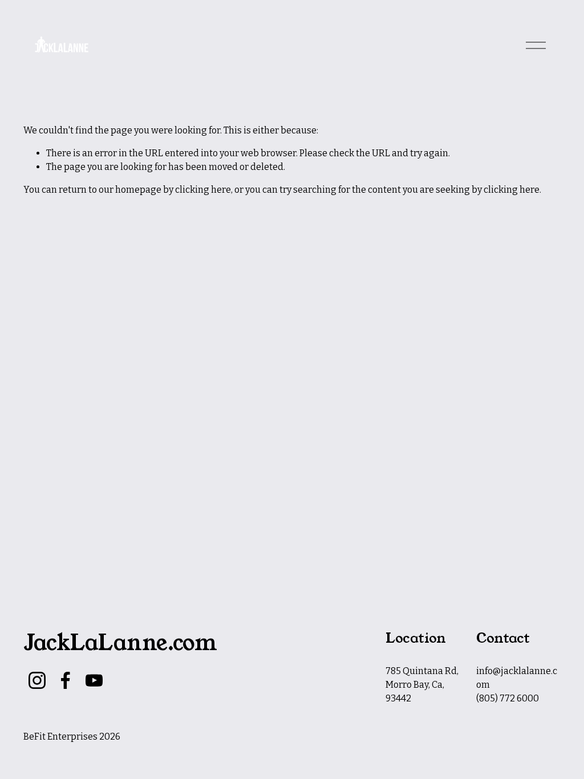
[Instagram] (37, 680)
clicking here (203, 189)
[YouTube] (94, 680)
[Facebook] (65, 680)
